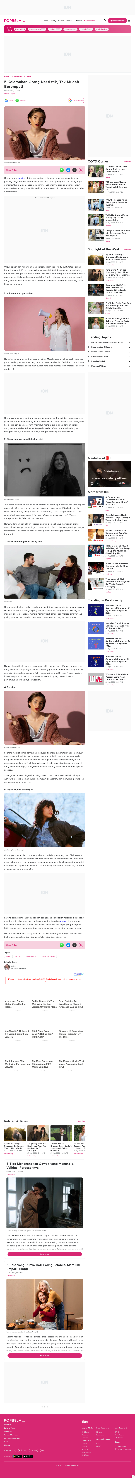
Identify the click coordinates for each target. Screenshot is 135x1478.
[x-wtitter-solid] (74, 170)
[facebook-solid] (68, 170)
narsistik (22, 178)
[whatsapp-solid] (62, 170)
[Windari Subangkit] (7, 967)
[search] (105, 20)
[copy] (81, 170)
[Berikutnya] (85, 1091)
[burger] (129, 20)
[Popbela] (15, 20)
